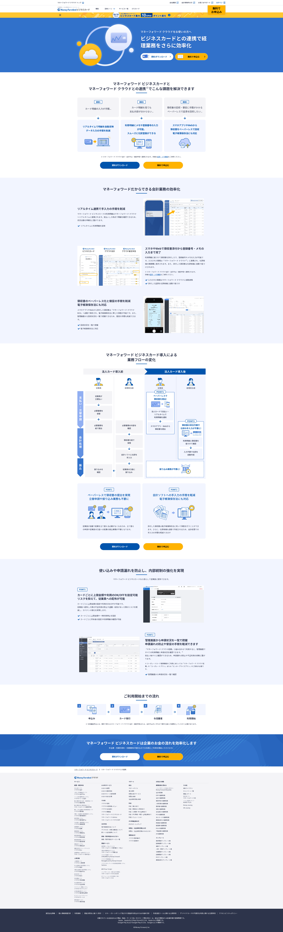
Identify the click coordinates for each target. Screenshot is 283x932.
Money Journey (187, 805)
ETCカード (136, 9)
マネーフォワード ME (189, 797)
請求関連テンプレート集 (163, 841)
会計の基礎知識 (160, 798)
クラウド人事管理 (79, 862)
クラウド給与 (78, 875)
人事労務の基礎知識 (162, 803)
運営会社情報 (50, 913)
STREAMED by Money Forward (110, 855)
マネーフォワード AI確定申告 (83, 806)
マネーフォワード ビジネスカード (86, 770)
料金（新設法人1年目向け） (137, 809)
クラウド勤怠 (82, 866)
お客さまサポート (204, 3)
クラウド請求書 (83, 810)
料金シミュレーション (135, 817)
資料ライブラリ (188, 788)
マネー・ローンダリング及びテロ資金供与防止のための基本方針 (127, 913)
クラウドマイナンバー (81, 888)
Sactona (113, 864)
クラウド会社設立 (106, 809)
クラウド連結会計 (79, 845)
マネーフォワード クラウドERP (110, 820)
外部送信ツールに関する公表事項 (164, 913)
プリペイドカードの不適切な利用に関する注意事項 (197, 913)
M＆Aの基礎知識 (161, 828)
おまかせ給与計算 (106, 796)
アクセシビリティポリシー (228, 913)
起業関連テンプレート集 (163, 854)
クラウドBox (82, 849)
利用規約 (78, 913)
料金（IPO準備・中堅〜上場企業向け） (140, 814)
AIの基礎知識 (160, 834)
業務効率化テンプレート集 (164, 860)
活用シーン (108, 9)
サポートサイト (133, 788)
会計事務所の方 (187, 3)
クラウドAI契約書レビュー (109, 806)
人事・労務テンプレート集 (164, 849)
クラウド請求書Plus (80, 819)
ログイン (219, 3)
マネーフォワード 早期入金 (109, 851)
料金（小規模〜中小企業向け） (138, 812)
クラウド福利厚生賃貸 (81, 892)
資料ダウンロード (120, 165)
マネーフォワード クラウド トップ (69, 3)
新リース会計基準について (109, 832)
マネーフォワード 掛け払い (82, 853)
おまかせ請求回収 (106, 791)
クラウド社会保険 (79, 883)
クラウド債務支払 (79, 832)
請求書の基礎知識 (161, 806)
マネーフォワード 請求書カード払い (112, 847)
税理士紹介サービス (135, 794)
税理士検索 (132, 796)
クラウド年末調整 (79, 879)
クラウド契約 (105, 803)
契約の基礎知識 (160, 809)
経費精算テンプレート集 (163, 843)
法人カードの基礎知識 (162, 817)
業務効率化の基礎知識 (162, 820)
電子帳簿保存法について (108, 827)
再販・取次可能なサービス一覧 (110, 839)
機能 (97, 9)
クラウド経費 (78, 827)
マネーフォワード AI (110, 877)
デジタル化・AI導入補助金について (111, 830)
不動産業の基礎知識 (162, 831)
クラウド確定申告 (83, 802)
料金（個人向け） (134, 806)
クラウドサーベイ (81, 896)
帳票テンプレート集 (162, 846)
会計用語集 (159, 792)
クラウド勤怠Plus (82, 870)
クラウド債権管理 (81, 823)
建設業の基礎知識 (161, 825)
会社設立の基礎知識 (162, 812)
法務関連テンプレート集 (163, 852)
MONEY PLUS (188, 801)
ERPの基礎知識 (160, 795)
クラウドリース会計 (81, 797)
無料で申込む (163, 165)
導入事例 (131, 791)
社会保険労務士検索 (135, 799)
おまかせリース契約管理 (108, 794)
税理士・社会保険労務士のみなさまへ (140, 831)
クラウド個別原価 (79, 840)
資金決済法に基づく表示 (92, 913)
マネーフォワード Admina (109, 817)
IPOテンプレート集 (161, 857)
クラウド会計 (78, 789)
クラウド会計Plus (80, 793)
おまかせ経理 (105, 788)
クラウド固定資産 (79, 836)
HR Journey (186, 808)
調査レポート (187, 794)
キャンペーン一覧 (188, 791)
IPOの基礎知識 (160, 814)
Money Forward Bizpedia (165, 789)
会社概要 (173, 3)
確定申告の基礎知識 (162, 801)
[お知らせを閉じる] (60, 15)
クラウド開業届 (106, 812)
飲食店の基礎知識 (161, 823)
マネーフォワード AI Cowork (110, 872)
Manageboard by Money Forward (111, 860)
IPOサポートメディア (135, 824)
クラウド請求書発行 (83, 815)
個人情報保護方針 (65, 913)
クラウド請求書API (134, 838)
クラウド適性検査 (79, 900)
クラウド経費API (134, 841)
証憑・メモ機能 (162, 157)
